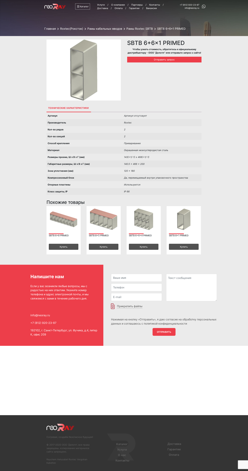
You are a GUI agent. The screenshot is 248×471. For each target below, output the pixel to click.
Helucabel (62, 459)
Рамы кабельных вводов (104, 28)
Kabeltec (51, 462)
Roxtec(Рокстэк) (71, 28)
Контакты (154, 4)
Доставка (102, 8)
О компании (118, 4)
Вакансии (151, 8)
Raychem (51, 459)
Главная (50, 28)
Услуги (101, 4)
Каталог (122, 444)
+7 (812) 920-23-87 (189, 5)
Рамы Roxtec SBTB (139, 28)
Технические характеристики (68, 108)
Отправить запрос (164, 59)
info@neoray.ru (192, 8)
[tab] (68, 108)
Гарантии (134, 8)
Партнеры (137, 4)
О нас (122, 455)
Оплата (119, 8)
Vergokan (82, 459)
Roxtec (72, 459)
